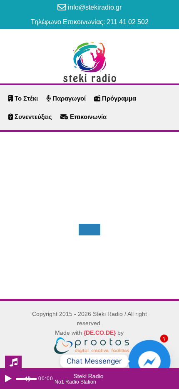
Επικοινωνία (87, 116)
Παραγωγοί (68, 98)
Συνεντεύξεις (32, 116)
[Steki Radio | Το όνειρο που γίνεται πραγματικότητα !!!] (89, 62)
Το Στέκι (25, 98)
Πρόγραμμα (118, 98)
